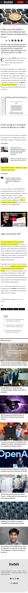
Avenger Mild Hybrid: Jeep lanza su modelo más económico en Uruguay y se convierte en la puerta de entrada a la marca (14, 331)
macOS (12, 78)
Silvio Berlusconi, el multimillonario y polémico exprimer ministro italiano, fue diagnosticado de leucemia (18, 151)
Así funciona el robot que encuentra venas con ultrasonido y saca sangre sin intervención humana (14, 496)
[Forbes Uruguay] (8, 2)
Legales (14, 571)
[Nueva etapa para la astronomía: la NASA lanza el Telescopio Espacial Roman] (14, 404)
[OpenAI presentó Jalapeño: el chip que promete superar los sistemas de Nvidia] (14, 458)
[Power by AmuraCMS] (14, 583)
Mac (15, 309)
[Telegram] (18, 40)
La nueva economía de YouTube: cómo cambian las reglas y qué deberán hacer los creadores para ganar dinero (14, 444)
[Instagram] (15, 579)
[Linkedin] (21, 40)
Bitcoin (8, 65)
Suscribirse (20, 2)
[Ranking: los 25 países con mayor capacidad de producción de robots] (14, 511)
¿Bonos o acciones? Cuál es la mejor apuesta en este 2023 (18, 159)
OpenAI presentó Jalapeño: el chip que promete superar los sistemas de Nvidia (14, 470)
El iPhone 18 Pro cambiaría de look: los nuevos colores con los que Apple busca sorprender (14, 325)
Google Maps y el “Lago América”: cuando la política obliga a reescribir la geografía (13, 390)
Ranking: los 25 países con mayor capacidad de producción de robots (12, 522)
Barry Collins (4, 37)
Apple (6, 286)
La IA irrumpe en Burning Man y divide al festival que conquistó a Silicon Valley (14, 364)
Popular (6, 316)
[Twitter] (9, 40)
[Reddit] (15, 40)
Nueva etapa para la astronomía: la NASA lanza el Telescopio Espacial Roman (12, 417)
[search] (26, 2)
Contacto (19, 571)
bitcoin (10, 309)
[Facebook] (12, 40)
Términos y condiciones (6, 571)
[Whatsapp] (6, 40)
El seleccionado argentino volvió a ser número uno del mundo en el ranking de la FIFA (13, 180)
